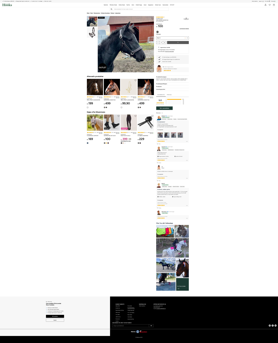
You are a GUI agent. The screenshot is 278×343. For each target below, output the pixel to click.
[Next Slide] (151, 44)
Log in (55, 320)
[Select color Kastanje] (104, 107)
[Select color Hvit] (125, 143)
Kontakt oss (118, 308)
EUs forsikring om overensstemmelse (131, 308)
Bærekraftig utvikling (120, 310)
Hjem (88, 13)
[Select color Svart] (87, 107)
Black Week (130, 314)
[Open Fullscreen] (151, 70)
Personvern (118, 318)
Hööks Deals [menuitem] (122, 5)
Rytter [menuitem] (128, 5)
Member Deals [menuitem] (113, 5)
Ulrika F (163, 116)
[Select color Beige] (123, 143)
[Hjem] (52, 5)
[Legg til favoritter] (152, 18)
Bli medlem (55, 316)
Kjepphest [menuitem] (150, 5)
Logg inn (260, 1)
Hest (91, 13)
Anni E (163, 183)
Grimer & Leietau (105, 13)
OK (151, 325)
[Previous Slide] (99, 44)
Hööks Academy (142, 305)
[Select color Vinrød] (108, 143)
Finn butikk (267, 1)
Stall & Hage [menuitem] (139, 5)
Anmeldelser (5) (161, 94)
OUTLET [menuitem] (172, 5)
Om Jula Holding (131, 312)
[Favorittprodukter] (269, 5)
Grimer (112, 13)
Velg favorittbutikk (169, 51)
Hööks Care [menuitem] (158, 5)
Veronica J (164, 211)
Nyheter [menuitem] (106, 5)
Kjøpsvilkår (118, 305)
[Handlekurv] (274, 5)
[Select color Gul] (121, 107)
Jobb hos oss (118, 316)
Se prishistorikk (184, 28)
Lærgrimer (117, 13)
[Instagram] (270, 326)
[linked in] (276, 326)
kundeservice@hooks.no (161, 308)
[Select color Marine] (87, 143)
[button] (92, 21)
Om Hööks (118, 314)
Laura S (163, 146)
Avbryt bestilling (131, 319)
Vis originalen (160, 129)
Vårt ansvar (118, 312)
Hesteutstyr (97, 13)
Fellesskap (169, 94)
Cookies (117, 321)
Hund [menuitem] (145, 5)
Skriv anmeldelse (164, 108)
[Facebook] (273, 326)
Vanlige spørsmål (131, 310)
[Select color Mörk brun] (140, 143)
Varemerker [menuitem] (165, 5)
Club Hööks (130, 316)
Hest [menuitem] (133, 5)
